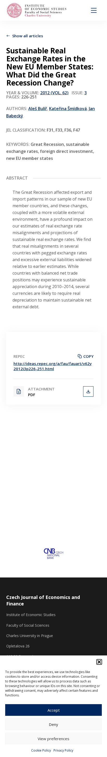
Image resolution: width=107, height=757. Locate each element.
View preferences (53, 738)
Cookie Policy (41, 750)
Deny (53, 724)
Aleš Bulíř (37, 108)
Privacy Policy (63, 750)
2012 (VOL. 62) (54, 93)
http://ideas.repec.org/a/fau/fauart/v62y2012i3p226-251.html (53, 366)
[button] (99, 662)
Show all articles (27, 35)
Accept (54, 710)
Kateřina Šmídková (68, 108)
